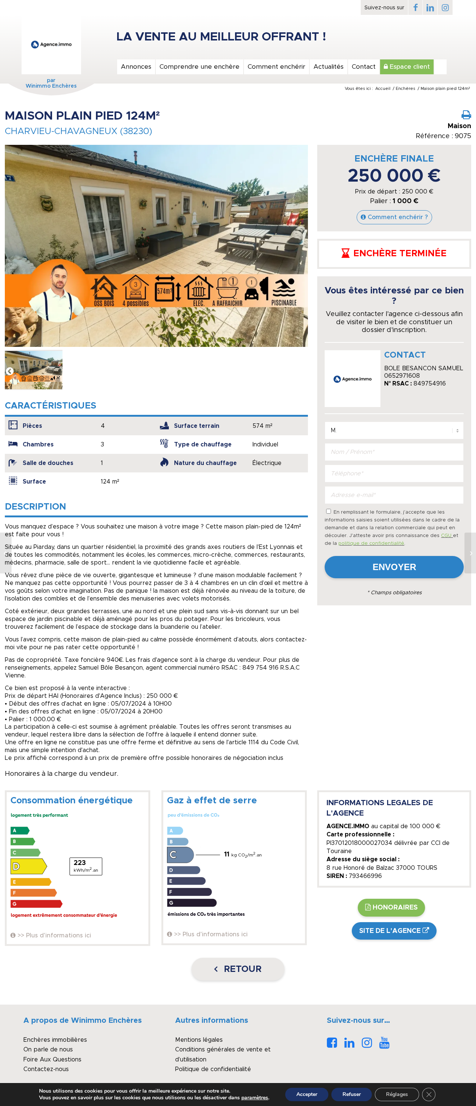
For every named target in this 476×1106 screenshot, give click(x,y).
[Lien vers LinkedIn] (430, 7)
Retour (241, 969)
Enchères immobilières (55, 1040)
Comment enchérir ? (398, 217)
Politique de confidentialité (213, 1069)
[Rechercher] (440, 66)
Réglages (397, 1094)
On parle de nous (48, 1050)
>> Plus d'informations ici (54, 936)
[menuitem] (135, 66)
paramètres (254, 1097)
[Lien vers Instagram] (445, 7)
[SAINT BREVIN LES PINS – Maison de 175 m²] (6, 553)
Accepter (306, 1094)
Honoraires (395, 907)
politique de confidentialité (371, 543)
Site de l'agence (390, 931)
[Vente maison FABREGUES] (470, 553)
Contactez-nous (46, 1069)
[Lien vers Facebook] (415, 7)
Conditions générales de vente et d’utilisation (223, 1054)
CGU (447, 535)
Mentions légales (199, 1040)
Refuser (351, 1094)
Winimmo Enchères (51, 86)
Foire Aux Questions (52, 1060)
